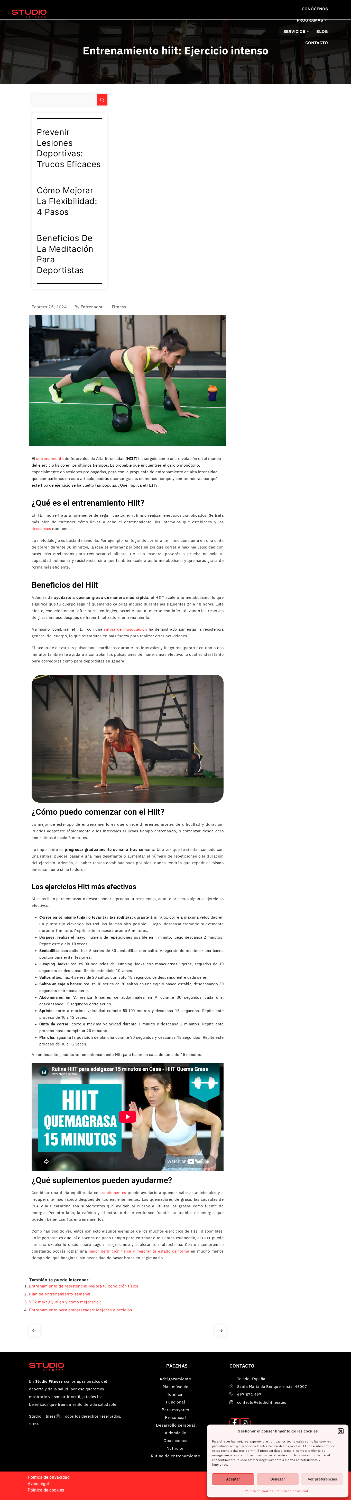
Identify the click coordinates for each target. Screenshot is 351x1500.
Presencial (175, 1417)
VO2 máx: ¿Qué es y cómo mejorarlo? (65, 1302)
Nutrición (176, 1448)
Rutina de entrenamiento (175, 1455)
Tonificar (175, 1394)
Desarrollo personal (175, 1425)
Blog (322, 31)
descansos (41, 528)
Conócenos (315, 8)
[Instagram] (245, 1423)
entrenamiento (50, 458)
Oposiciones (175, 1440)
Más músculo (176, 1386)
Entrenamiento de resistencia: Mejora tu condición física (83, 1286)
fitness (119, 306)
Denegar (277, 1479)
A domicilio (176, 1432)
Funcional (175, 1402)
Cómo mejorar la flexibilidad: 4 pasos (67, 201)
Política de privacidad (292, 1491)
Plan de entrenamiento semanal (59, 1294)
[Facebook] (234, 1423)
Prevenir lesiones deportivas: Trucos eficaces (69, 148)
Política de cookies (259, 1491)
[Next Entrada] (220, 1329)
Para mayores (175, 1409)
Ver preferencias (322, 1479)
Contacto (316, 42)
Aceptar (233, 1479)
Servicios (294, 31)
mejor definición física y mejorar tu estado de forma (139, 1251)
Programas (310, 20)
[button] (340, 1431)
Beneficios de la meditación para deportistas (65, 254)
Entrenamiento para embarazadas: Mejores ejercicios (80, 1309)
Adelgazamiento (175, 1378)
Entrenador (92, 306)
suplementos (114, 1192)
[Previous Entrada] (34, 1329)
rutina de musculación (125, 629)
